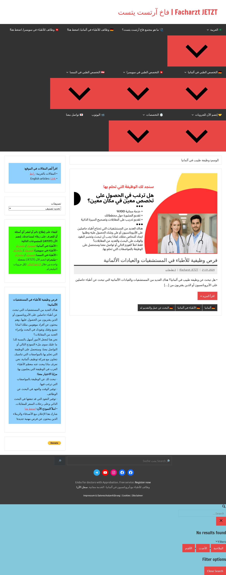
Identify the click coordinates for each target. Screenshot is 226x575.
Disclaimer (137, 495)
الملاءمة (218, 548)
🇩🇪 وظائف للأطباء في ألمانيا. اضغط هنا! (90, 30)
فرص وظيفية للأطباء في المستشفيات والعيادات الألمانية (160, 260)
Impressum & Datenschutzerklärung (101, 495)
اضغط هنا (30, 408)
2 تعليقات (170, 269)
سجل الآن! (82, 487)
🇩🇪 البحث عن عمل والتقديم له (156, 307)
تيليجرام (20, 245)
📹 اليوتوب (98, 115)
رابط (32, 173)
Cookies (126, 495)
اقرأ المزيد (209, 296)
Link (53, 178)
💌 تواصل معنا (74, 115)
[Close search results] (221, 521)
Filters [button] (217, 542)
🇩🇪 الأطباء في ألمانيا (189, 307)
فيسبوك (31, 245)
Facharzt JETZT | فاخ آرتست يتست (168, 12)
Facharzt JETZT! (188, 269)
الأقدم (188, 548)
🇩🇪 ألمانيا (210, 307)
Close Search (215, 571)
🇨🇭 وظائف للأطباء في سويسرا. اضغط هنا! (34, 30)
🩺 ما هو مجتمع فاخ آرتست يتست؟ (142, 30)
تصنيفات (56, 203)
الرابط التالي (34, 264)
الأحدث (203, 548)
